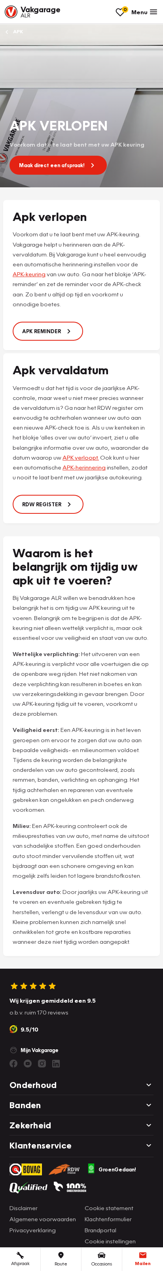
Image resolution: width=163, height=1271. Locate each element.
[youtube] (28, 1063)
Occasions (101, 1264)
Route (61, 1264)
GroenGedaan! (117, 1169)
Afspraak (20, 1263)
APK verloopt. (81, 457)
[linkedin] (56, 1063)
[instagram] (42, 1063)
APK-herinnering (84, 467)
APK (17, 31)
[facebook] (13, 1063)
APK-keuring (29, 273)
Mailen (143, 1263)
